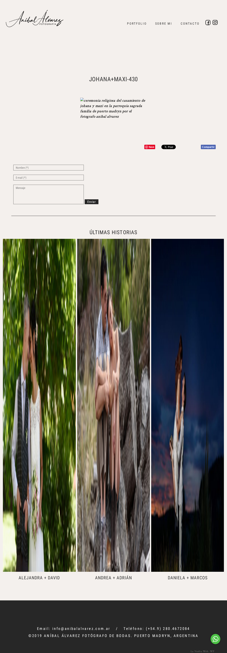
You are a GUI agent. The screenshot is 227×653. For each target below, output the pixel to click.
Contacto (190, 23)
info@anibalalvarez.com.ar (81, 628)
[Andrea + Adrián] (113, 405)
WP (212, 651)
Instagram (215, 22)
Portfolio (137, 23)
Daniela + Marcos (187, 577)
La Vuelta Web (199, 651)
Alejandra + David (39, 577)
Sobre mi (163, 23)
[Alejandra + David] (39, 405)
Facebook (208, 22)
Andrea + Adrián (113, 577)
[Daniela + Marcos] (187, 405)
